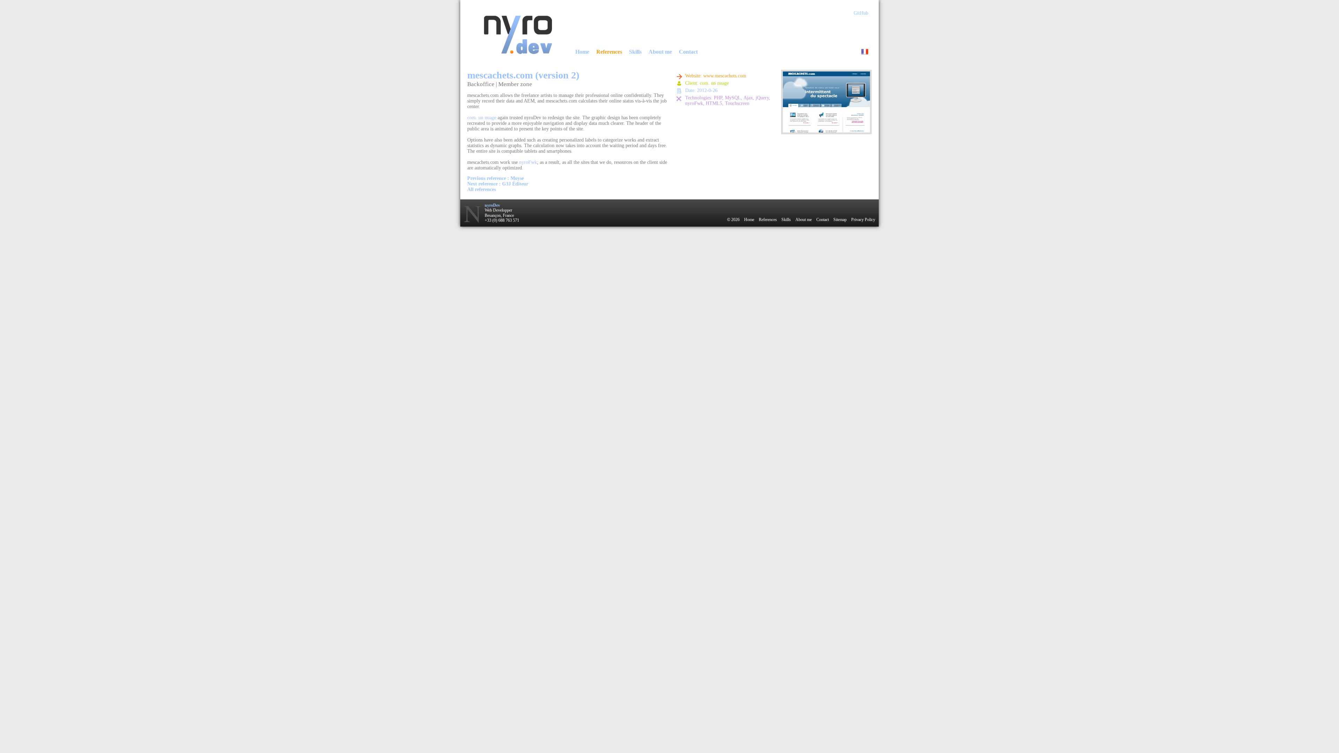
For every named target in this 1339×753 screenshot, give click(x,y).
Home (582, 52)
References (609, 52)
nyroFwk (528, 162)
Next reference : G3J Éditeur (497, 184)
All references (481, 189)
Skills (635, 52)
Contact (688, 52)
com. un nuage (481, 117)
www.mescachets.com (724, 75)
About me (660, 52)
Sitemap (840, 219)
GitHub (861, 13)
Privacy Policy (863, 219)
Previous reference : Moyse (495, 178)
